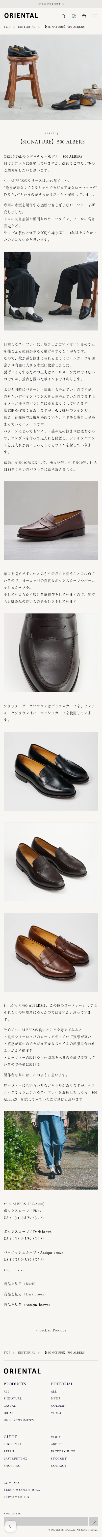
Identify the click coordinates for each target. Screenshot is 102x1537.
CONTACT (58, 1466)
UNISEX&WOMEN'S (19, 1420)
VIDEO (56, 1413)
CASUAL (10, 1406)
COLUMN (58, 1406)
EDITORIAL (27, 27)
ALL (6, 1392)
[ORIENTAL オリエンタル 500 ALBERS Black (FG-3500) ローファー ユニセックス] (51, 334)
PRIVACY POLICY (17, 1497)
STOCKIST (59, 1459)
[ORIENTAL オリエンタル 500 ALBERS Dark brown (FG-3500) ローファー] (51, 696)
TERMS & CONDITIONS (22, 1490)
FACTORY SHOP (63, 1451)
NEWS (55, 1398)
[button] (64, 16)
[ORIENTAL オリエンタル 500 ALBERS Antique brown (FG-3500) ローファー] (51, 563)
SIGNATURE (13, 1398)
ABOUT (56, 1444)
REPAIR (9, 1451)
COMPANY (12, 1483)
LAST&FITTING (15, 1459)
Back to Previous (52, 1330)
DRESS (9, 1413)
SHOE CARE (13, 1444)
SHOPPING (12, 1466)
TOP (7, 27)
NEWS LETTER (12, 1513)
